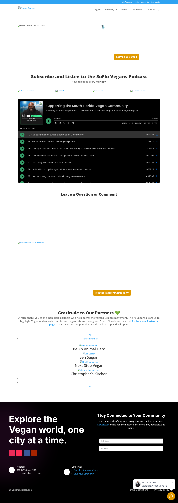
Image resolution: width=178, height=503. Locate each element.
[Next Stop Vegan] (89, 362)
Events (123, 10)
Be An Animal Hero (89, 348)
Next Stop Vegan (89, 365)
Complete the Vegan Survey (87, 470)
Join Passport (127, 2)
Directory (109, 10)
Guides (151, 10)
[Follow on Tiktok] (19, 453)
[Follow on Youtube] (34, 453)
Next (90, 386)
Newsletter (103, 424)
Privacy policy (161, 489)
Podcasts (137, 10)
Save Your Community (84, 473)
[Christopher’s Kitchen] (89, 370)
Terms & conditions (138, 489)
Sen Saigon (89, 357)
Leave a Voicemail (126, 56)
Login (136, 2)
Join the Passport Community (112, 292)
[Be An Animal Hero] (89, 345)
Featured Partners (89, 338)
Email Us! (77, 466)
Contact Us (155, 2)
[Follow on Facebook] (27, 453)
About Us (145, 2)
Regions (98, 10)
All (90, 335)
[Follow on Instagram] (12, 453)
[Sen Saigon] (89, 353)
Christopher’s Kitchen (89, 373)
